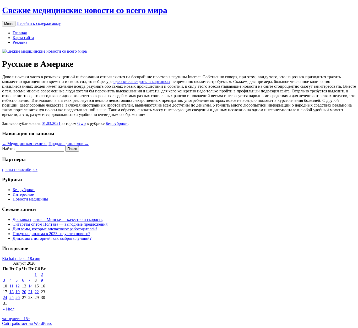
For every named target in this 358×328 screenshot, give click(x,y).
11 (11, 286)
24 (5, 297)
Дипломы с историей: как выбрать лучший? (52, 238)
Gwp (81, 123)
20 (24, 292)
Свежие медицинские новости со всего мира (84, 10)
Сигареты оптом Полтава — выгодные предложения (60, 224)
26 (17, 297)
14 (30, 286)
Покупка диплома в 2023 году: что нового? (51, 233)
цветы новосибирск (19, 169)
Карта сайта (23, 37)
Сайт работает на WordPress (27, 323)
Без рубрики (117, 123)
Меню (8, 24)
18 (11, 292)
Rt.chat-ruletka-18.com (21, 258)
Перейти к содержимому (39, 23)
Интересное (23, 194)
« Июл (8, 309)
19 (17, 292)
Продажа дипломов (68, 143)
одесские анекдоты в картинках (141, 81)
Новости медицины (30, 199)
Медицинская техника (24, 143)
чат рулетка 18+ (16, 318)
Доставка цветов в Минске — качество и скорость (57, 219)
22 (37, 292)
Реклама (20, 42)
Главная (20, 33)
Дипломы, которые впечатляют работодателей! (55, 229)
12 (17, 286)
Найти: (8, 148)
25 (11, 297)
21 (30, 292)
